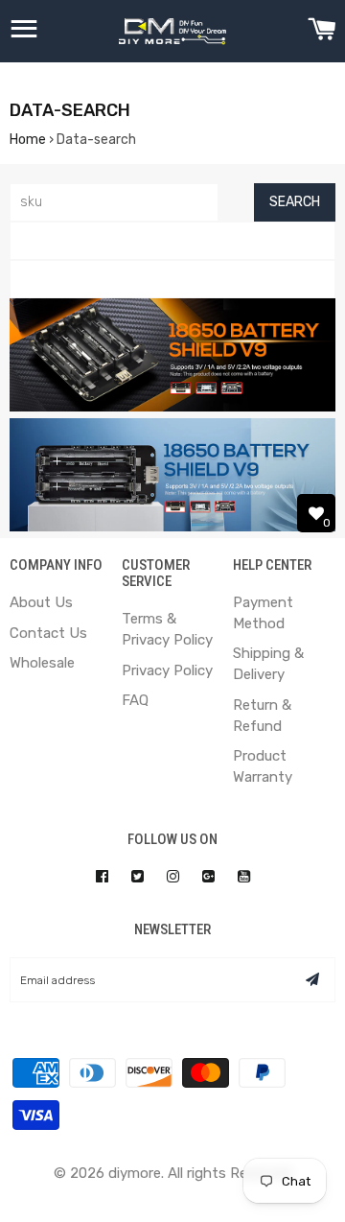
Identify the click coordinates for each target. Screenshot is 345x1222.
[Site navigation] (24, 32)
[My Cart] (321, 32)
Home (28, 139)
